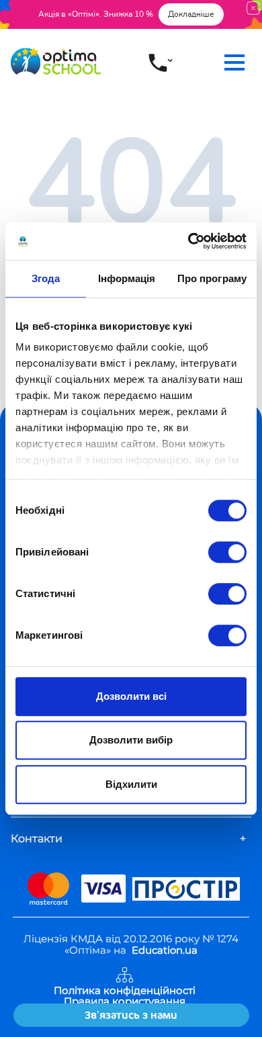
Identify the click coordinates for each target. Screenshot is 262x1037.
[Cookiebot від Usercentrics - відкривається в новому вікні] (188, 241)
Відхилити (131, 784)
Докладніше (191, 14)
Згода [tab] (46, 278)
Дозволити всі (131, 696)
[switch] (227, 552)
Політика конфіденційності (124, 991)
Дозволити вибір (131, 740)
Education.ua (165, 950)
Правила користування (124, 1001)
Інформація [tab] (127, 278)
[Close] (253, 8)
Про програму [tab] (212, 278)
